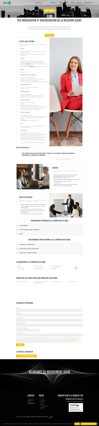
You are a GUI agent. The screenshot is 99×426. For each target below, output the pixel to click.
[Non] (97, 423)
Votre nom (18, 308)
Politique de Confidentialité (36, 416)
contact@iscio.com (78, 342)
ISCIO (20, 416)
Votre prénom (19, 313)
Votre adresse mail (20, 318)
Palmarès (25, 120)
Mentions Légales (26, 416)
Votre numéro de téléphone (22, 328)
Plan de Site (45, 416)
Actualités (42, 401)
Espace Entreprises (44, 406)
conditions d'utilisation (55, 337)
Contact (41, 408)
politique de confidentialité (74, 337)
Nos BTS (48, 13)
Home (44, 13)
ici (45, 81)
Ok (77, 423)
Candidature (42, 407)
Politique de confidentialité (88, 423)
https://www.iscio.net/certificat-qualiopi (75, 401)
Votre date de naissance (21, 323)
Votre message (19, 332)
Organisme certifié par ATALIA (74, 399)
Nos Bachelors (43, 400)
